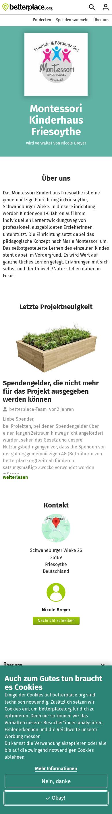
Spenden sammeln (72, 19)
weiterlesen (15, 477)
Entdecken (42, 19)
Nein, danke (56, 781)
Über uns (101, 19)
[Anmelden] (105, 7)
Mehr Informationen (56, 768)
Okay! (58, 798)
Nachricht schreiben (56, 620)
